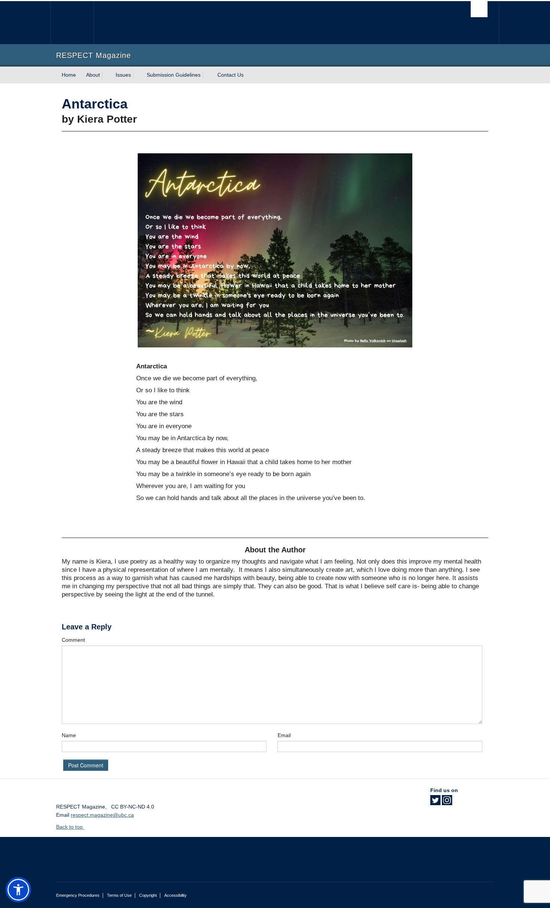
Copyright (148, 895)
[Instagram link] (447, 803)
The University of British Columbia (72, 22)
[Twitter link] (435, 803)
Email (284, 735)
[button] (18, 890)
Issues (123, 75)
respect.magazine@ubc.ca (102, 815)
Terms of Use (119, 895)
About (93, 75)
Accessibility (175, 895)
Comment (73, 640)
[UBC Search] (479, 9)
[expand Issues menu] (137, 75)
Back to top (70, 827)
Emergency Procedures (78, 895)
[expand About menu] (106, 75)
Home (69, 75)
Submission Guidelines (174, 75)
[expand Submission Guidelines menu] (207, 75)
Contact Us (230, 75)
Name (69, 735)
